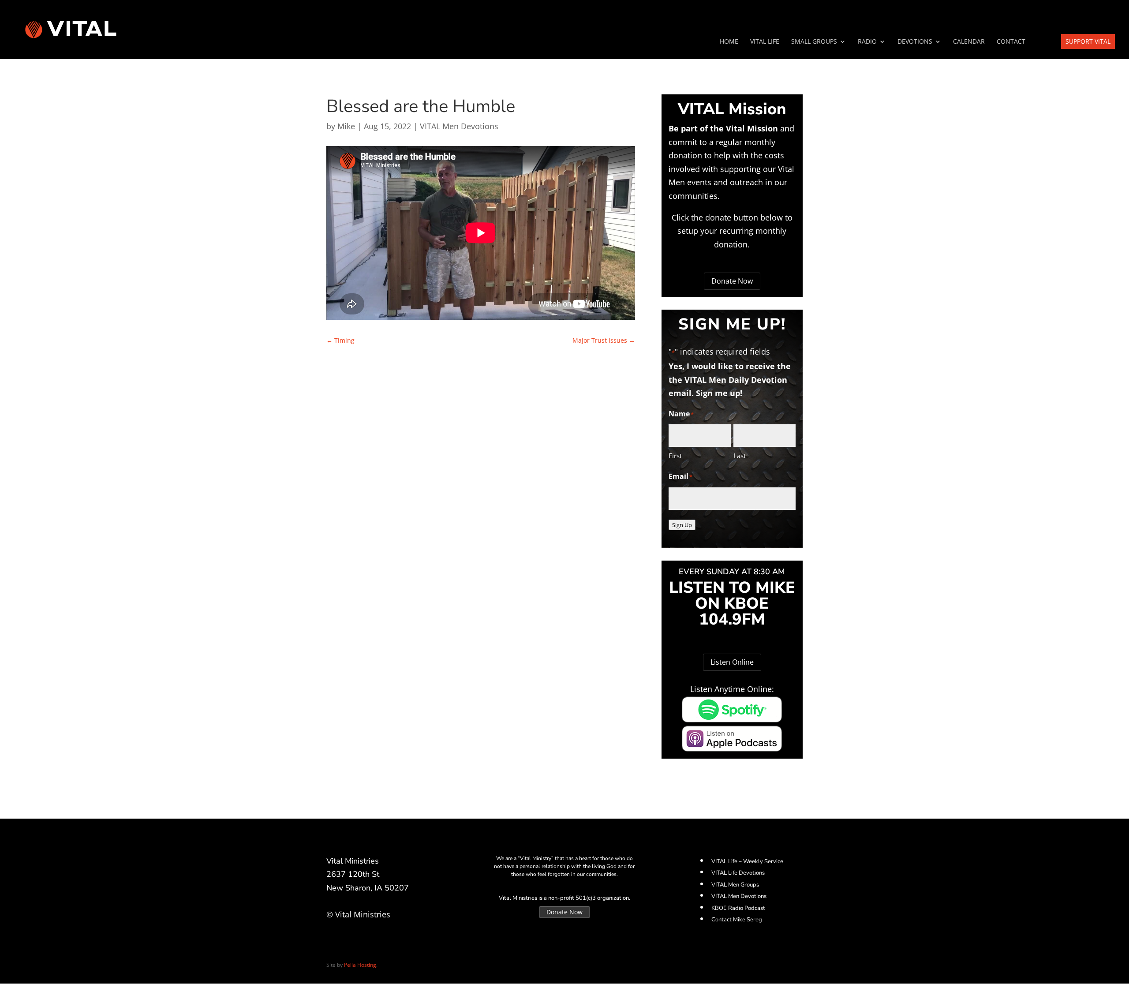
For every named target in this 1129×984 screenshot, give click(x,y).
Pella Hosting (360, 965)
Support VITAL (1087, 41)
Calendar (969, 41)
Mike (346, 126)
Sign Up (682, 525)
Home (729, 41)
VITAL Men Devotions (459, 126)
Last (739, 455)
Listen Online (732, 662)
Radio (867, 41)
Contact (1011, 41)
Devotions (914, 41)
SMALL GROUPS (814, 41)
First (675, 455)
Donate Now (732, 281)
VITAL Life (764, 41)
